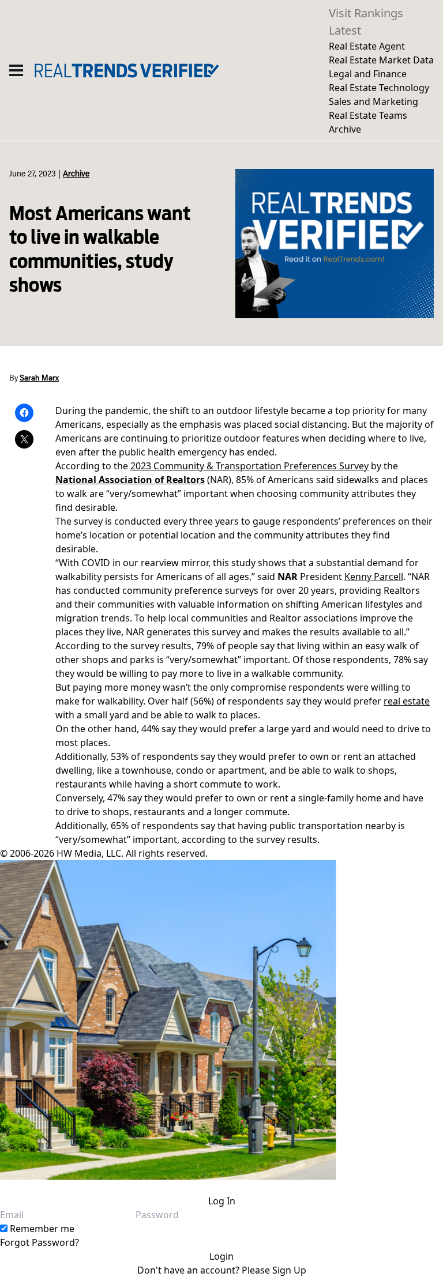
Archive (345, 129)
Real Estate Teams (368, 115)
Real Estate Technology (379, 87)
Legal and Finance (368, 73)
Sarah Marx (39, 379)
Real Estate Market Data (381, 60)
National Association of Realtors (130, 479)
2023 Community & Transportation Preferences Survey (249, 465)
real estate (407, 701)
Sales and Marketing (373, 101)
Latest (345, 30)
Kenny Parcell (373, 576)
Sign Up (289, 1270)
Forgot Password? (39, 1242)
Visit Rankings (366, 13)
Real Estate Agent (367, 46)
